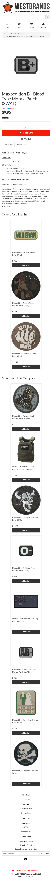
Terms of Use (26, 813)
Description (8, 144)
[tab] (8, 144)
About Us (26, 800)
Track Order (26, 837)
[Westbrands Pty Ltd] (26, 6)
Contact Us (26, 805)
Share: (5, 108)
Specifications (22, 144)
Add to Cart (27, 132)
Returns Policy (26, 823)
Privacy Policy (26, 818)
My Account (26, 832)
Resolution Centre (26, 842)
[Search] (47, 17)
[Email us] (25, 859)
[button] (26, 139)
